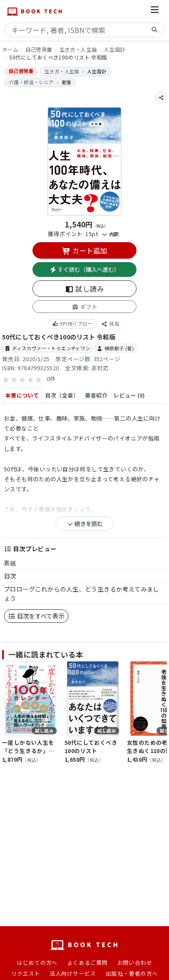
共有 (114, 323)
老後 (67, 82)
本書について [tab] (22, 395)
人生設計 (115, 49)
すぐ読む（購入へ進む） (88, 269)
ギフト (88, 307)
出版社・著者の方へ (132, 973)
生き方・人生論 (78, 49)
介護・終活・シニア (31, 82)
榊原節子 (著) (119, 348)
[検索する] (154, 30)
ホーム (10, 49)
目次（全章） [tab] (62, 395)
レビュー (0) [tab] (129, 395)
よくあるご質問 (87, 962)
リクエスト (25, 973)
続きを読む (88, 524)
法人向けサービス (73, 973)
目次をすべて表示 (40, 616)
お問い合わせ (134, 962)
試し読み (89, 288)
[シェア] (161, 97)
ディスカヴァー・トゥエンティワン (51, 348)
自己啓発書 (39, 49)
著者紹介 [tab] (96, 395)
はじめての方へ (37, 962)
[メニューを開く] (154, 11)
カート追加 (89, 250)
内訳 (113, 233)
